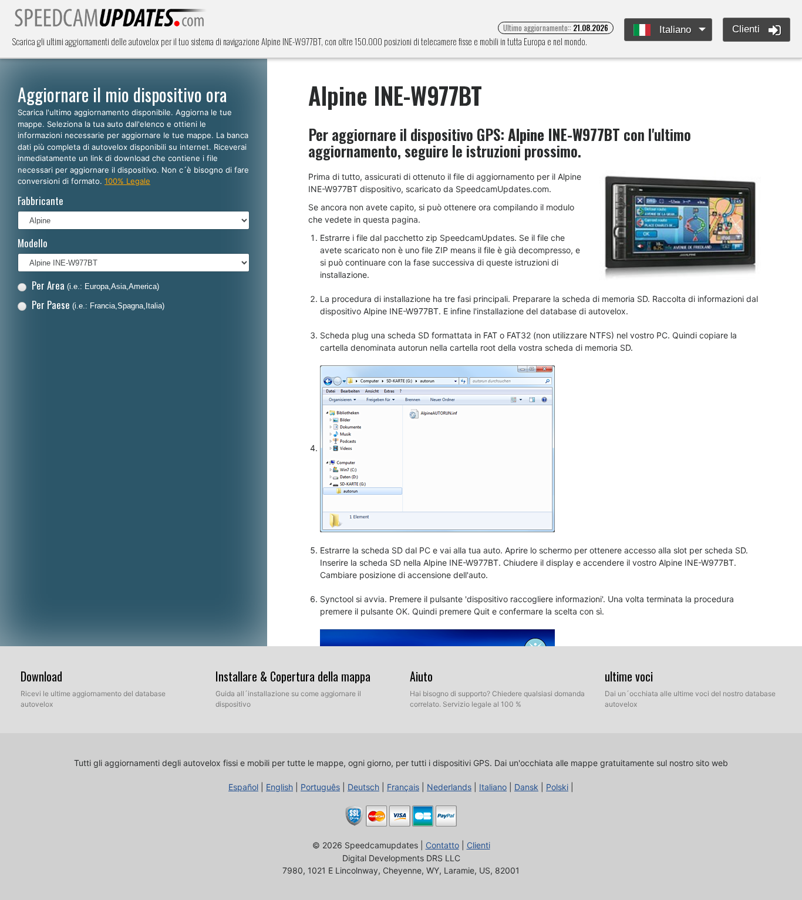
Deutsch (363, 787)
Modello (33, 243)
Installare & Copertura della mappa (292, 676)
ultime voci (629, 676)
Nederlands (449, 787)
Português (320, 787)
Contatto (442, 845)
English (279, 787)
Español (243, 787)
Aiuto (421, 676)
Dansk (526, 787)
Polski (557, 787)
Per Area (95, 285)
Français (403, 787)
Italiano (673, 29)
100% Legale (127, 181)
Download (41, 676)
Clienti (747, 29)
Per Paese (98, 304)
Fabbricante (40, 200)
